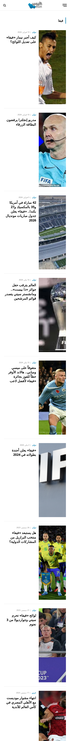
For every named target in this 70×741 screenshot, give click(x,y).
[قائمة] (65, 5)
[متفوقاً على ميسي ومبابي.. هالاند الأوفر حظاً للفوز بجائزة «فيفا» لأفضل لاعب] (52, 398)
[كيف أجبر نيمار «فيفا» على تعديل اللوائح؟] (52, 67)
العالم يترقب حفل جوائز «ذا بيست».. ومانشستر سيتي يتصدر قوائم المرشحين (20, 292)
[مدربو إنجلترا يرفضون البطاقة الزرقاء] (52, 150)
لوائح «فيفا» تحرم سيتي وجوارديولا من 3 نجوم (21, 619)
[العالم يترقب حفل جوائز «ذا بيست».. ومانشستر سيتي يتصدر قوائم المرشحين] (52, 315)
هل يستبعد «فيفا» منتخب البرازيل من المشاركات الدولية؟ (22, 537)
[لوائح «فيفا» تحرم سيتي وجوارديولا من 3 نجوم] (52, 645)
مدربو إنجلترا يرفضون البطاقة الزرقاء (21, 122)
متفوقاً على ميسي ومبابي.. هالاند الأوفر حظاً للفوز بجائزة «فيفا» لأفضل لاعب (22, 374)
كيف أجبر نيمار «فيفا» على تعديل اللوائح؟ (21, 39)
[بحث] (5, 5)
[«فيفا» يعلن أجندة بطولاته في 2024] (52, 480)
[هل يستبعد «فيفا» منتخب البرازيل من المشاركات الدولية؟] (52, 563)
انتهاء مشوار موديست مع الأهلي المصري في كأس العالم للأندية (21, 702)
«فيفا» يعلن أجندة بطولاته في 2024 (24, 452)
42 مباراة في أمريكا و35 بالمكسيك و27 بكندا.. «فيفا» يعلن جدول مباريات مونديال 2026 (21, 211)
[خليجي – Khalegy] (35, 5)
